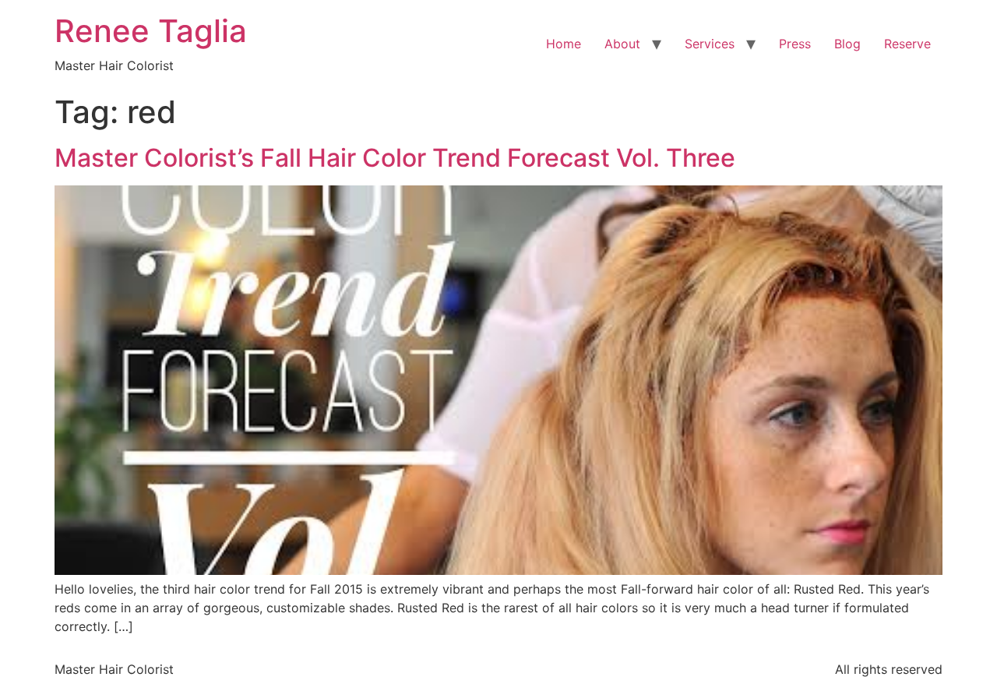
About (622, 43)
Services (710, 43)
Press (795, 43)
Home (563, 43)
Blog (847, 43)
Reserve (907, 43)
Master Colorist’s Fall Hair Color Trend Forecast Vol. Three (395, 158)
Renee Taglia (151, 31)
